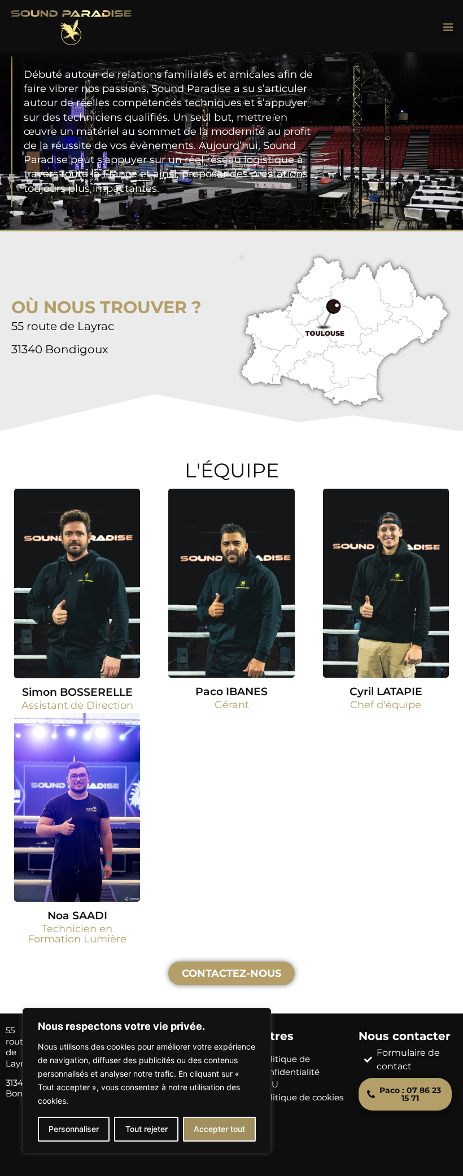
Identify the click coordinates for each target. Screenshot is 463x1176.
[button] (448, 27)
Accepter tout (219, 1129)
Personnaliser (74, 1129)
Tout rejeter (146, 1129)
